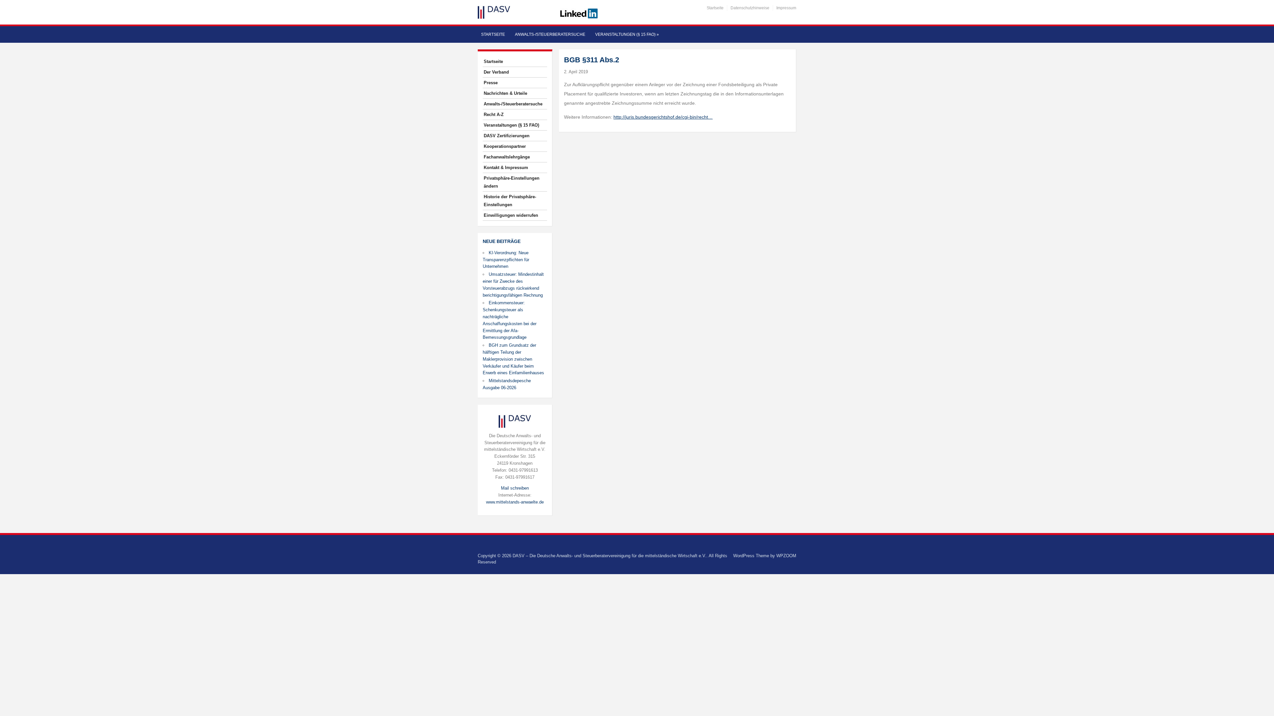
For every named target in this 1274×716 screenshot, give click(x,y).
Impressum (786, 8)
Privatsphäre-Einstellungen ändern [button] (511, 182)
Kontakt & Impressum (506, 167)
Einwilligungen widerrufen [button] (511, 215)
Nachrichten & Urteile (505, 93)
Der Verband (496, 72)
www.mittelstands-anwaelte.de (515, 502)
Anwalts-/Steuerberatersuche (550, 34)
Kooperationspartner (505, 146)
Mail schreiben (515, 488)
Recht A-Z (494, 114)
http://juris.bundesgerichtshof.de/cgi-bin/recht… (663, 117)
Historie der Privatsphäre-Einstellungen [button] (510, 200)
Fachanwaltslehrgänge (507, 156)
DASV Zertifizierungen (507, 135)
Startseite (715, 8)
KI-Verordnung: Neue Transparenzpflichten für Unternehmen (506, 259)
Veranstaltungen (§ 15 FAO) (627, 34)
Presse (491, 82)
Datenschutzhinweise (750, 8)
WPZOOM (786, 555)
